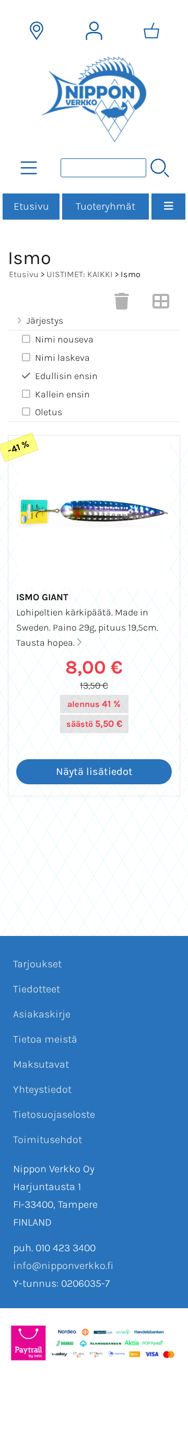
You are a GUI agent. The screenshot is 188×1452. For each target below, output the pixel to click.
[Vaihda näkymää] (160, 304)
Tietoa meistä (45, 1039)
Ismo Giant (42, 597)
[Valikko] (168, 206)
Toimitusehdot (47, 1140)
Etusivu (31, 206)
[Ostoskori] (151, 30)
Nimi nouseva (64, 339)
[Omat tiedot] (94, 30)
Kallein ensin (62, 394)
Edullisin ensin (66, 376)
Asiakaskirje (41, 1014)
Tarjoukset (37, 964)
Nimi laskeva (62, 357)
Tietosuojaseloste (54, 1114)
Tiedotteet (36, 989)
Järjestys (45, 320)
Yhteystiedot (42, 1089)
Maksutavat (41, 1064)
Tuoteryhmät (105, 206)
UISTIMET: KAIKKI (79, 274)
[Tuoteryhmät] (28, 167)
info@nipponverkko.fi (63, 1266)
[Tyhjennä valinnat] (121, 304)
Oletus (48, 412)
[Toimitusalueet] (36, 30)
